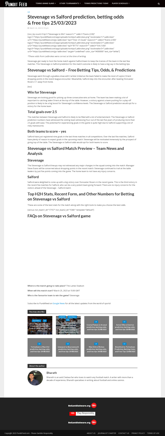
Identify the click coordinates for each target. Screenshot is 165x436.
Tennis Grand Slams (45, 3)
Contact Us (123, 433)
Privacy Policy (138, 433)
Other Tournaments (69, 3)
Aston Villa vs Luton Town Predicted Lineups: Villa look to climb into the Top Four (39, 327)
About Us (91, 433)
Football (36, 321)
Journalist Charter (107, 433)
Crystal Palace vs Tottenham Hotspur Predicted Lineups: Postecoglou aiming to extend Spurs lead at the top (68, 328)
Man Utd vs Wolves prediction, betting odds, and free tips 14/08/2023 (97, 349)
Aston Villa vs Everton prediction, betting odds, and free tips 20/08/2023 (125, 327)
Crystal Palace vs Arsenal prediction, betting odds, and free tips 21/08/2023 (97, 327)
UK (29, 12)
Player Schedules (120, 3)
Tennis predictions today (96, 3)
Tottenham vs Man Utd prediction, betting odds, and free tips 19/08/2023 (40, 349)
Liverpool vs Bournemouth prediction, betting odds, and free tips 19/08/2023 (68, 349)
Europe (62, 317)
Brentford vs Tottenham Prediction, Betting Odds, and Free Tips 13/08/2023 (125, 349)
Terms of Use (153, 433)
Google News (59, 303)
